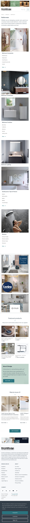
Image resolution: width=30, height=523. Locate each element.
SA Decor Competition (20, 476)
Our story (17, 466)
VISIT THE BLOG (15, 430)
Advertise (17, 472)
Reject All (15, 520)
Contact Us (17, 470)
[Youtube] (13, 491)
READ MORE (8, 380)
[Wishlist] (24, 9)
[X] (6, 491)
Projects (3, 472)
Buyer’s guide (18, 468)
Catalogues (3, 474)
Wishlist (3, 478)
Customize (15, 516)
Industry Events (18, 478)
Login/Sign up (4, 480)
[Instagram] (9, 491)
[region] (15, 512)
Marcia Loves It (4, 476)
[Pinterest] (16, 491)
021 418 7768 (15, 494)
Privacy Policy (18, 482)
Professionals (4, 470)
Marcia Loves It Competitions (21, 474)
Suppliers (3, 466)
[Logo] (11, 9)
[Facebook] (2, 491)
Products (3, 468)
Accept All (15, 512)
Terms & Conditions (19, 480)
